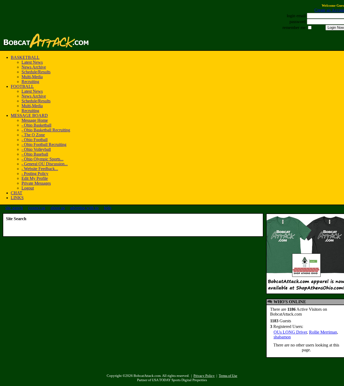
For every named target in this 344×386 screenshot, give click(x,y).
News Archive (34, 67)
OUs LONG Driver (290, 332)
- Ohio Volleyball (36, 149)
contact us (36, 207)
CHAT (16, 193)
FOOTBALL (22, 86)
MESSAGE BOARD (29, 115)
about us (58, 207)
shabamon (282, 337)
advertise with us (84, 207)
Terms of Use (228, 376)
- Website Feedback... (40, 168)
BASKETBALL (25, 57)
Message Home (35, 120)
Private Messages (36, 183)
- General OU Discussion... (45, 164)
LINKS (17, 197)
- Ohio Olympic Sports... (42, 159)
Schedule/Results (36, 72)
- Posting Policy (35, 173)
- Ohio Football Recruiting (44, 144)
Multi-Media (32, 76)
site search (14, 207)
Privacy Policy (204, 376)
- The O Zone (33, 135)
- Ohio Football (35, 139)
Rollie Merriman (323, 332)
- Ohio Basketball (36, 125)
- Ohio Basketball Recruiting (46, 130)
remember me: (294, 27)
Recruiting (30, 81)
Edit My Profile (35, 178)
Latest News (32, 62)
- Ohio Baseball (35, 154)
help (107, 207)
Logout (28, 188)
